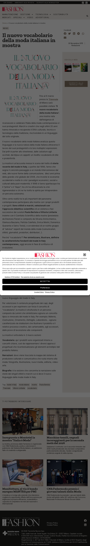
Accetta (45, 281)
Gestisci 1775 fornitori (12, 277)
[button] (84, 255)
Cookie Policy (39, 292)
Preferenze (45, 288)
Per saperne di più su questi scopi (32, 277)
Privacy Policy (50, 292)
